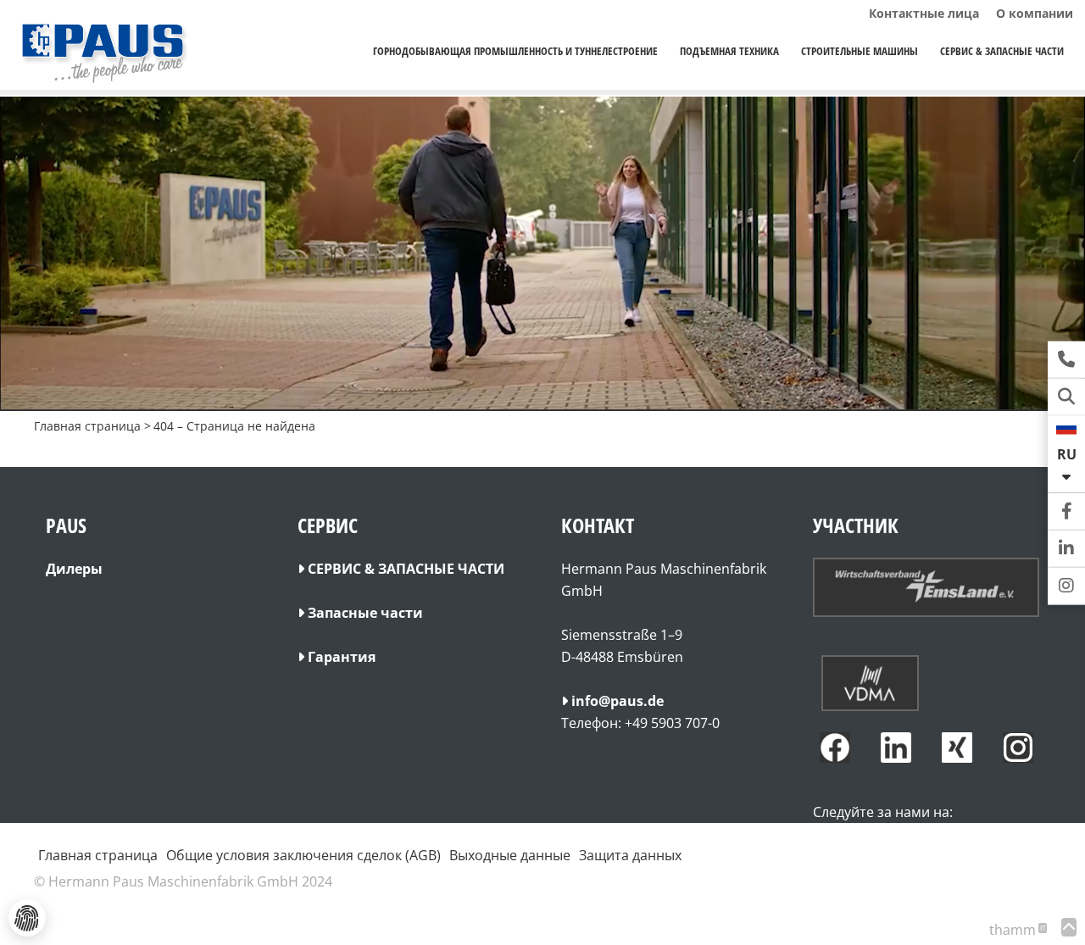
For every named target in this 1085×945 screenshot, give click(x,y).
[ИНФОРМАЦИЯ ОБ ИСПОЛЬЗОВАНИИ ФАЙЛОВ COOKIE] (27, 918)
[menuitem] (515, 51)
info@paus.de (617, 701)
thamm (1017, 929)
